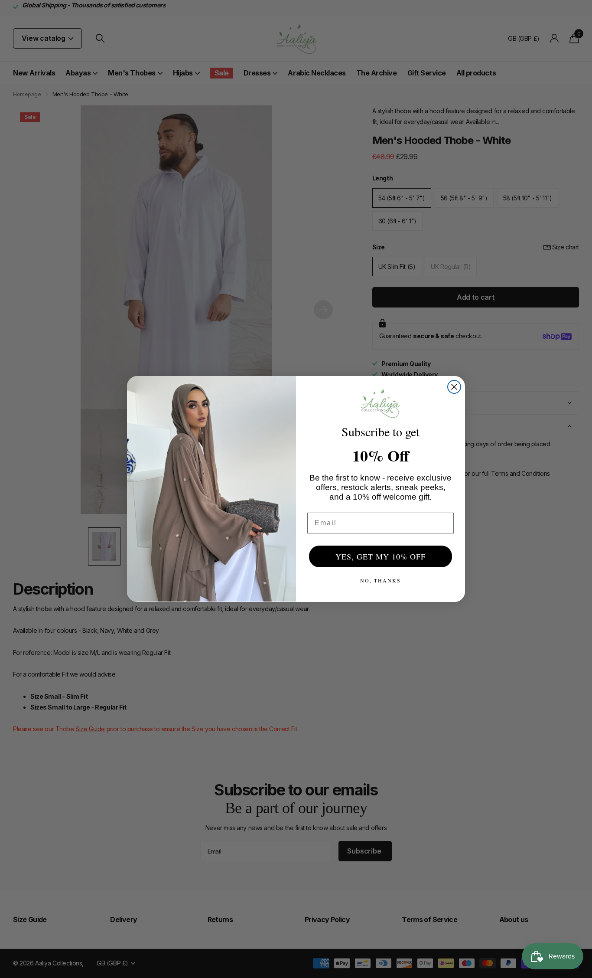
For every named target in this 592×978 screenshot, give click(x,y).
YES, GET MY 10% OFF (380, 556)
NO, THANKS (380, 580)
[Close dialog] (454, 386)
